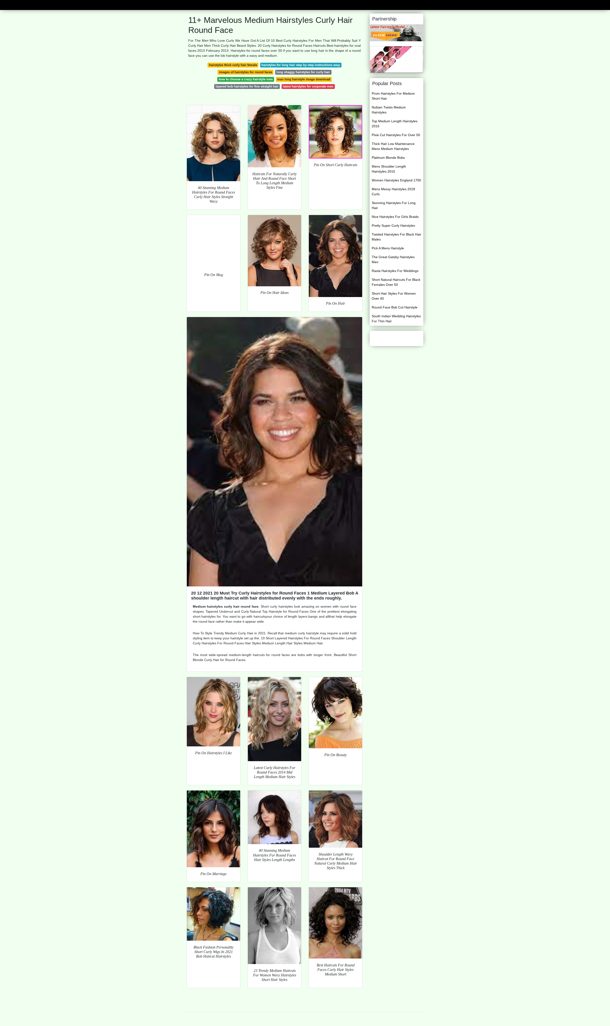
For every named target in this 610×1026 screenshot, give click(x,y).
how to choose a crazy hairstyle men (246, 79)
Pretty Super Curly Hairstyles (393, 225)
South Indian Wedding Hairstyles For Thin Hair (396, 318)
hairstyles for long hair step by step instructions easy (300, 65)
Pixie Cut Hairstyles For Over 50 (396, 135)
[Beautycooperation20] (396, 59)
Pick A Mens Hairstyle (388, 248)
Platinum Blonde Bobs (388, 157)
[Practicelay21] (396, 33)
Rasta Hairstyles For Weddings (395, 271)
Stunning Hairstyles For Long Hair (394, 205)
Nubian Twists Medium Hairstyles (389, 109)
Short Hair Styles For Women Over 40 (394, 296)
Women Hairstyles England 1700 (396, 180)
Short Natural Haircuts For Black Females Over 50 (396, 282)
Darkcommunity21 (203, 4)
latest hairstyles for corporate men (308, 86)
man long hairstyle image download (303, 79)
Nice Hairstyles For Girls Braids (395, 217)
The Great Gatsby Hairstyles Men (393, 259)
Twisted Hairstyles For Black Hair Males (396, 236)
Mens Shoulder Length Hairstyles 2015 (389, 168)
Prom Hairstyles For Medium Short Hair (393, 96)
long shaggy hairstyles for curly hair (303, 72)
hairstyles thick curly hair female (233, 65)
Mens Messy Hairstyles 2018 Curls (393, 191)
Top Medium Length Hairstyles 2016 (394, 123)
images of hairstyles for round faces (245, 72)
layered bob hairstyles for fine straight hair (247, 86)
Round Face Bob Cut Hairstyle (394, 307)
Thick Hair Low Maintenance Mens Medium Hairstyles (393, 146)
